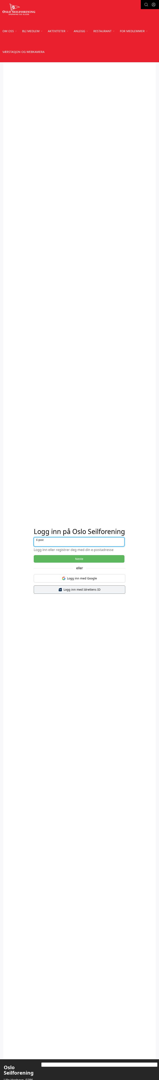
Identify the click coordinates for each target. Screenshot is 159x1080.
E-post (39, 540)
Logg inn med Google (82, 578)
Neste (79, 559)
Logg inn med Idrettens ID (82, 589)
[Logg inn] (153, 4)
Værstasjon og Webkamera (23, 52)
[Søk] (146, 4)
